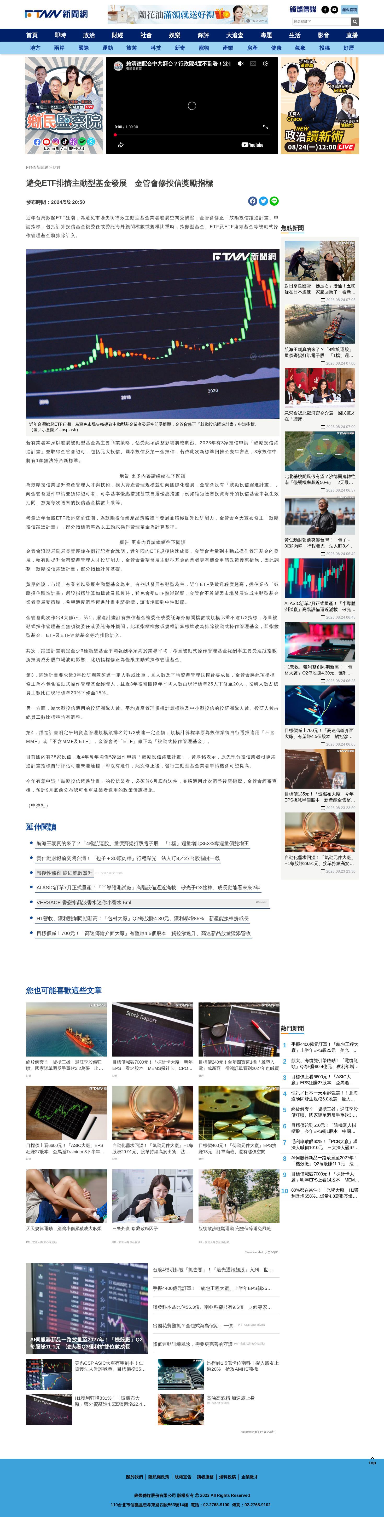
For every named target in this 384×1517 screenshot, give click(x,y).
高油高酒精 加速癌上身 (231, 1398)
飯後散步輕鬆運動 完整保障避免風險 (235, 1228)
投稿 (324, 48)
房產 (252, 48)
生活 (295, 35)
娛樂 (175, 35)
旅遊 (131, 48)
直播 (352, 35)
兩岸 (59, 48)
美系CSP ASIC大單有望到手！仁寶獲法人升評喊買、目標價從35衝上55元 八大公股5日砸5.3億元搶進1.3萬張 (110, 1366)
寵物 (204, 48)
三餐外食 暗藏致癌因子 (135, 1228)
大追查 (234, 35)
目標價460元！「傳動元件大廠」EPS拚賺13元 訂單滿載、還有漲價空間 (237, 1148)
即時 (60, 35)
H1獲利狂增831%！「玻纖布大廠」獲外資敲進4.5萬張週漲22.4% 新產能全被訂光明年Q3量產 (111, 1401)
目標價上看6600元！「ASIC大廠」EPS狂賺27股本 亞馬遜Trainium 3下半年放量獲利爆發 (65, 1149)
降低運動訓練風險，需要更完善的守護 (193, 1344)
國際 (83, 48)
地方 (35, 48)
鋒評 (203, 35)
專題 (266, 35)
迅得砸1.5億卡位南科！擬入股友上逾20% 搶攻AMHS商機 (243, 1366)
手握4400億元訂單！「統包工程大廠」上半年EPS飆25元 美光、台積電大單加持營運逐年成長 (213, 1288)
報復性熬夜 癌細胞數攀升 (64, 873)
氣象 (300, 48)
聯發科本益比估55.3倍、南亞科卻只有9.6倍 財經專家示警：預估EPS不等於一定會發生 (212, 1307)
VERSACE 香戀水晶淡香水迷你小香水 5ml (84, 902)
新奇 (180, 48)
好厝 (349, 48)
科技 (156, 48)
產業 (228, 48)
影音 (323, 35)
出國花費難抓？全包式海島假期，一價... (195, 1325)
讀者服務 (205, 1477)
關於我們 (134, 1477)
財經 (117, 35)
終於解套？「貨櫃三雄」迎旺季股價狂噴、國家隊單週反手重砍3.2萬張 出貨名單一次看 (64, 1066)
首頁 (32, 35)
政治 (89, 35)
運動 (107, 48)
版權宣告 (183, 1477)
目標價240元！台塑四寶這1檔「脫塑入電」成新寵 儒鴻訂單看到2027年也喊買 (239, 1065)
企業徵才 (249, 1477)
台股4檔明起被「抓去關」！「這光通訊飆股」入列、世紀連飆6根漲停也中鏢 (213, 1270)
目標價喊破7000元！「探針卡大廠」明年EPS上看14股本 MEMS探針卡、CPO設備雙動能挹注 (152, 1066)
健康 (276, 48)
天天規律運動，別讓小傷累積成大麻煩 (64, 1228)
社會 (146, 35)
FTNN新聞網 (37, 167)
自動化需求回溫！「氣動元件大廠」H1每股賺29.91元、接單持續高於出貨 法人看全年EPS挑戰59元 (152, 1149)
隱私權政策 (158, 1477)
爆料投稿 (227, 1477)
